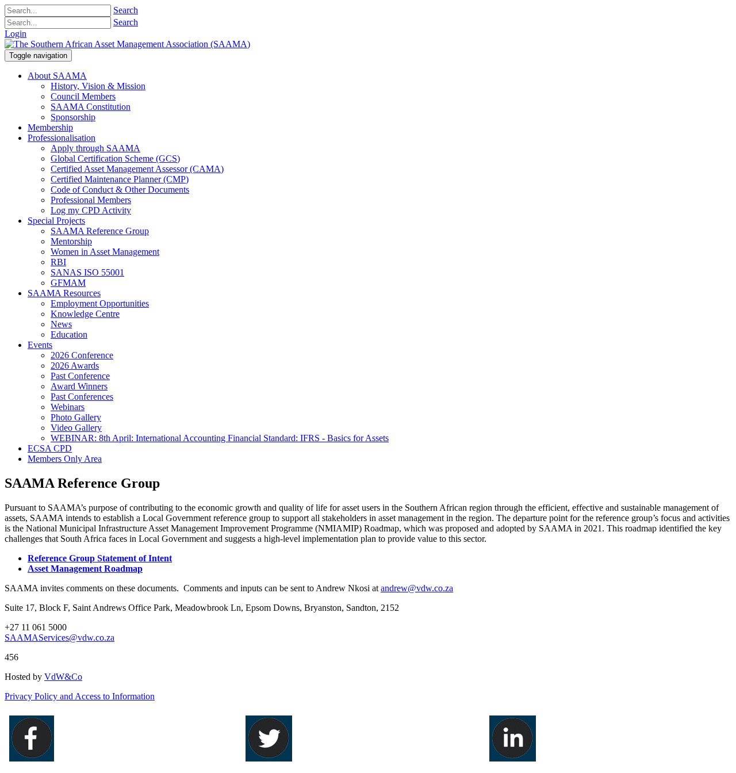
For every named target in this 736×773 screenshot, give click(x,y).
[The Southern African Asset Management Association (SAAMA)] (127, 44)
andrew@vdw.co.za (417, 588)
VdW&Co (63, 677)
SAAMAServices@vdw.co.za (59, 637)
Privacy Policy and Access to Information (80, 696)
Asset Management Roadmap (85, 568)
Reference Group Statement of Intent (100, 558)
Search (125, 10)
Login (15, 34)
